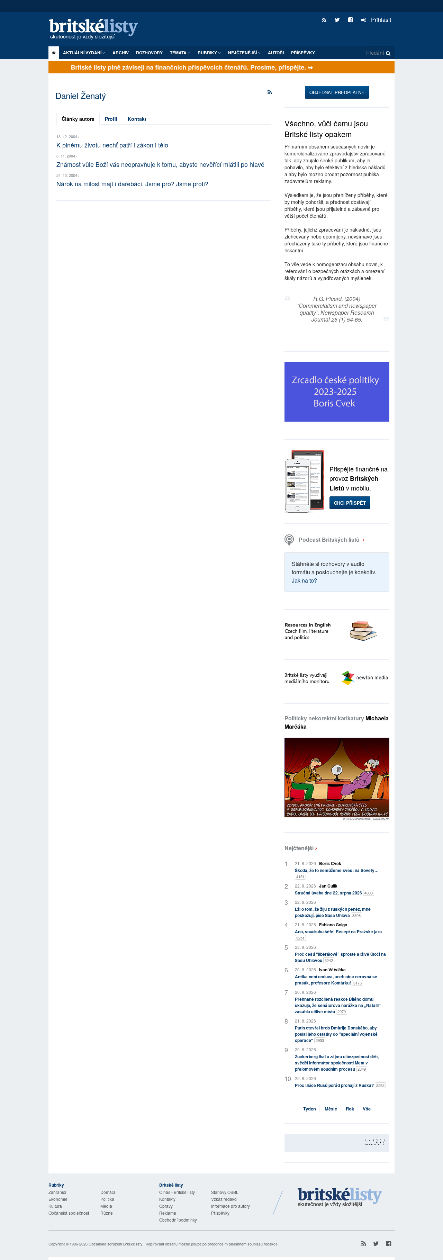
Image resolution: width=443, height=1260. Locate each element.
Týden (309, 1108)
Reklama (167, 1213)
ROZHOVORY (149, 53)
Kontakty (167, 1199)
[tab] (78, 119)
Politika (107, 1199)
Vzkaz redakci (224, 1199)
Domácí (107, 1192)
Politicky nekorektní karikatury (336, 722)
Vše (367, 1108)
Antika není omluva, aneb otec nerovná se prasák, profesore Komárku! (336, 979)
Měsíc (331, 1108)
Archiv (120, 53)
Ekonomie (57, 1199)
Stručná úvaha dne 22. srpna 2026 (334, 893)
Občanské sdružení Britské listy (116, 1243)
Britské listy (96, 29)
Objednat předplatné (336, 92)
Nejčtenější (299, 848)
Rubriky (208, 53)
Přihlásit (380, 20)
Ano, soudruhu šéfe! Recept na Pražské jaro (338, 934)
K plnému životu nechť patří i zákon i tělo (112, 144)
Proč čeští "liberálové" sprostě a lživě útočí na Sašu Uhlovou (340, 957)
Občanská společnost (68, 1213)
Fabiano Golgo (333, 924)
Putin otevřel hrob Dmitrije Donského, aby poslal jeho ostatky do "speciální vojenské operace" (336, 1034)
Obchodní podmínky (178, 1220)
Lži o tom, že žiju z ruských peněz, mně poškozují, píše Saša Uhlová (333, 912)
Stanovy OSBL (224, 1192)
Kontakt (137, 118)
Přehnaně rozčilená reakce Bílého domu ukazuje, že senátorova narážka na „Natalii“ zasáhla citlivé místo (338, 1005)
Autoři (276, 53)
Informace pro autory (230, 1206)
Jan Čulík (328, 886)
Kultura (55, 1206)
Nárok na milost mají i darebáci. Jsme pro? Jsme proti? (132, 183)
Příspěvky (303, 53)
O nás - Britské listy (177, 1192)
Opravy (166, 1206)
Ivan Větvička (332, 969)
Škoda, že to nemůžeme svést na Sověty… (337, 873)
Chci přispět (350, 503)
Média (106, 1206)
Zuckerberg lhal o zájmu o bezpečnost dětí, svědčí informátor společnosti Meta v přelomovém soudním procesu (337, 1062)
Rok (350, 1108)
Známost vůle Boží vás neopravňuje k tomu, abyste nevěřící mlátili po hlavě (160, 164)
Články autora (78, 118)
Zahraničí (57, 1192)
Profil (111, 118)
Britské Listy (340, 1197)
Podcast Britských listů (329, 539)
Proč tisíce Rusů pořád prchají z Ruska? (340, 1085)
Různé (106, 1213)
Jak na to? (304, 580)
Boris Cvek (330, 863)
